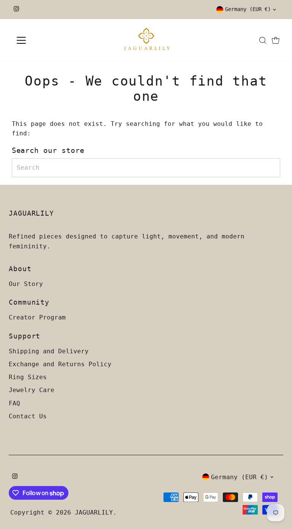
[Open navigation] (43, 40)
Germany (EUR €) (248, 9)
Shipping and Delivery (49, 351)
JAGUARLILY (94, 512)
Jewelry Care (31, 390)
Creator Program (37, 317)
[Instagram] (16, 9)
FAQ (14, 403)
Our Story (26, 284)
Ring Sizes (28, 377)
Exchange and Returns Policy (60, 364)
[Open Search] (262, 40)
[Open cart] (275, 40)
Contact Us (28, 416)
